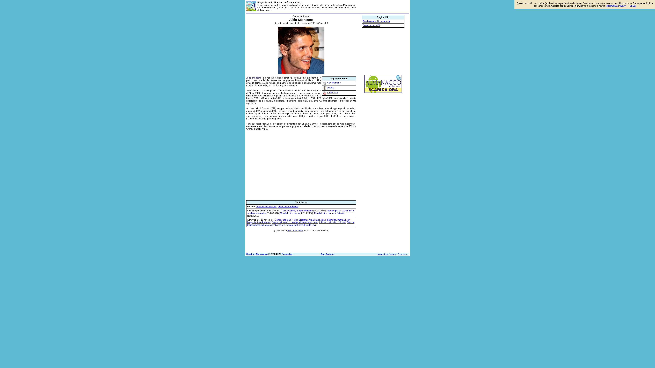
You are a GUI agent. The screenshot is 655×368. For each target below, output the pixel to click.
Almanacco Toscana (266, 206)
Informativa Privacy (386, 254)
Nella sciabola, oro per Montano (297, 210)
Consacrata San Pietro (286, 220)
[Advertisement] (301, 165)
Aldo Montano (334, 82)
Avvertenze (403, 254)
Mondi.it (250, 254)
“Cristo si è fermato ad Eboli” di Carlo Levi (295, 225)
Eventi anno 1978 (371, 25)
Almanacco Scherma (288, 206)
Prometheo (287, 254)
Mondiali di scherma (290, 213)
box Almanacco (295, 230)
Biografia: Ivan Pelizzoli (259, 222)
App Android (327, 254)
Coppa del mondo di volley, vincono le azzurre (295, 222)
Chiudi (633, 6)
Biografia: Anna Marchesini (312, 220)
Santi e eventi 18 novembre (376, 21)
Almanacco (262, 254)
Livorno (330, 87)
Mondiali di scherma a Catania (329, 213)
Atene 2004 (332, 92)
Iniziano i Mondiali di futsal (332, 222)
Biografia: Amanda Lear (338, 220)
